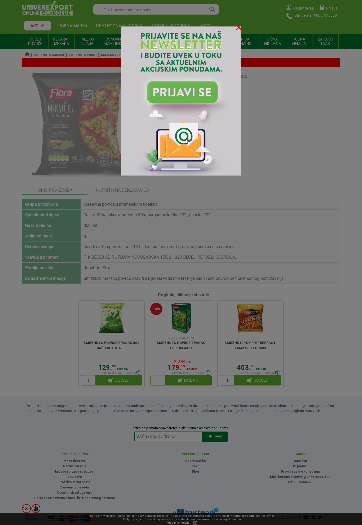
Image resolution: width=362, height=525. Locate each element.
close (239, 28)
